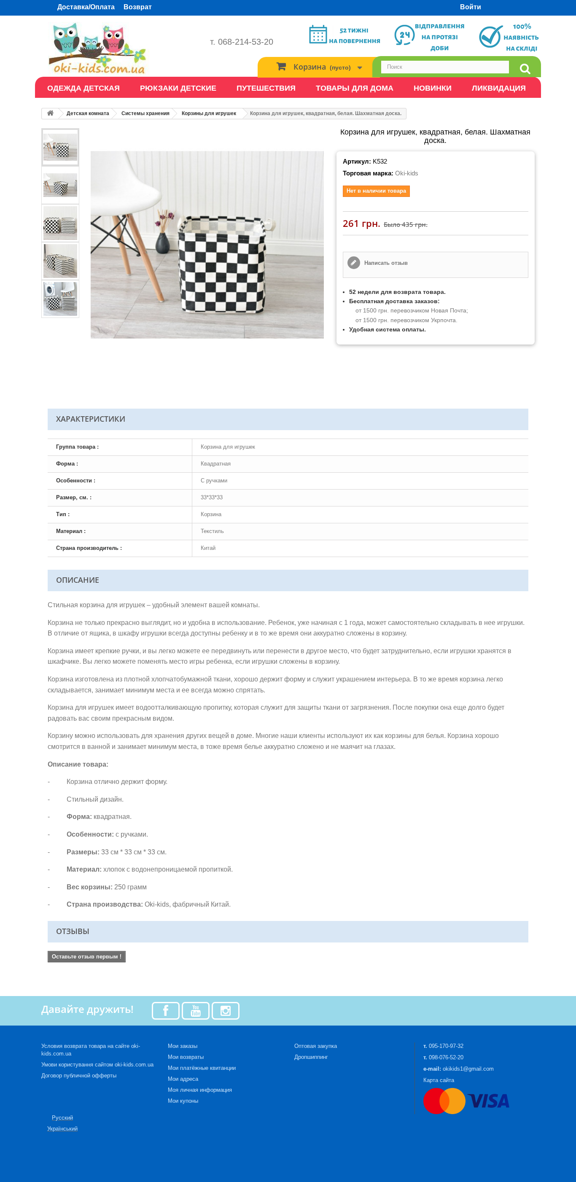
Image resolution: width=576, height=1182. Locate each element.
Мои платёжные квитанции (202, 1068)
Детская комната (88, 113)
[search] (525, 69)
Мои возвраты (186, 1057)
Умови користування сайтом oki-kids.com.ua (97, 1064)
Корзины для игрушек (209, 113)
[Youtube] (196, 1010)
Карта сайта (438, 1080)
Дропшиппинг (311, 1057)
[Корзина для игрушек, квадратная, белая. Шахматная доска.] (60, 147)
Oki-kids (406, 173)
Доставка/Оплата (86, 7)
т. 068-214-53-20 (241, 41)
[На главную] (50, 113)
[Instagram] (226, 1010)
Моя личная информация (200, 1090)
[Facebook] (165, 1010)
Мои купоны (183, 1101)
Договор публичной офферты (78, 1075)
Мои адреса (183, 1079)
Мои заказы (182, 1046)
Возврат (138, 7)
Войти (470, 7)
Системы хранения (145, 113)
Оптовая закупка (315, 1046)
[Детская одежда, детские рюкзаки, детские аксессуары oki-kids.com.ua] (119, 48)
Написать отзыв (385, 263)
